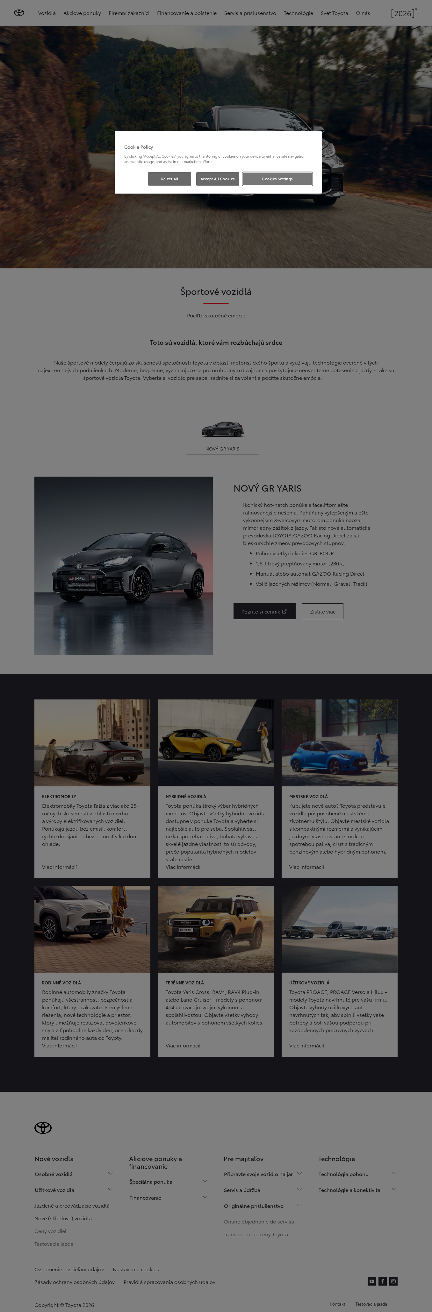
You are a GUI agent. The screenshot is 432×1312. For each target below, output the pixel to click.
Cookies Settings (277, 178)
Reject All (169, 178)
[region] (218, 162)
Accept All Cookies (218, 178)
